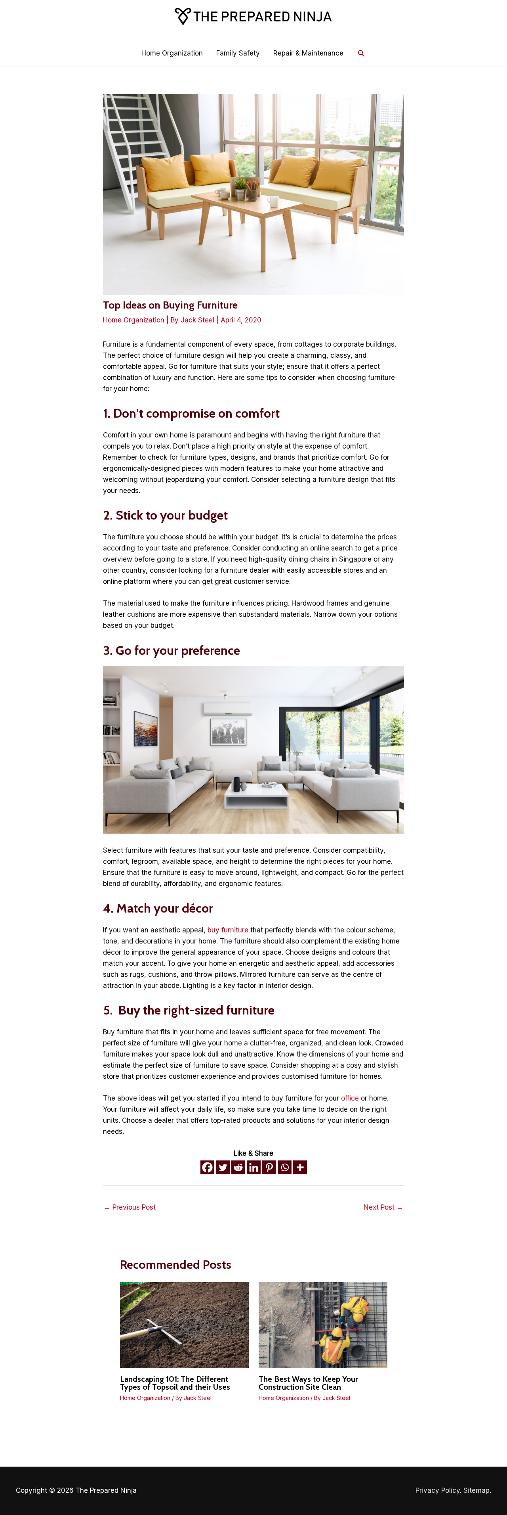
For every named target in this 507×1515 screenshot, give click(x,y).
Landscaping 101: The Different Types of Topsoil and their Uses (175, 1383)
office (350, 1098)
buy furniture (228, 930)
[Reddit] (238, 1167)
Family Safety (238, 53)
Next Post (383, 1207)
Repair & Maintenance (308, 53)
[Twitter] (223, 1167)
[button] (361, 53)
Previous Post (130, 1207)
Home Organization (172, 53)
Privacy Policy (438, 1490)
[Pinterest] (269, 1167)
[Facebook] (207, 1167)
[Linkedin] (254, 1167)
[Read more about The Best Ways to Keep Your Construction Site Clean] (323, 1325)
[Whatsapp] (285, 1167)
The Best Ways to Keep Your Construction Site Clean (308, 1383)
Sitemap (476, 1490)
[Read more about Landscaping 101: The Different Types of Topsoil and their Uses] (184, 1325)
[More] (300, 1167)
